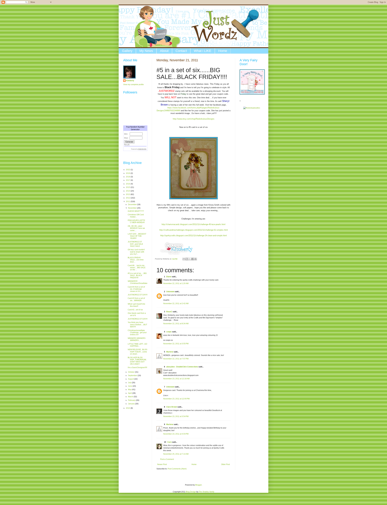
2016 (128, 184)
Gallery (127, 51)
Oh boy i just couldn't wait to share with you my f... (136, 252)
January (131, 404)
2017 (128, 180)
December (132, 204)
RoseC (169, 312)
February (132, 400)
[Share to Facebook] (192, 258)
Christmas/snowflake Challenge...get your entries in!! (137, 332)
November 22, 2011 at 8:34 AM (176, 324)
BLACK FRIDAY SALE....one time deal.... (136, 260)
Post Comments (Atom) (177, 469)
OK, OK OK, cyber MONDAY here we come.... (136, 228)
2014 (128, 191)
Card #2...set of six (135, 310)
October (131, 372)
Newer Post (162, 464)
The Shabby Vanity (206, 492)
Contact (181, 51)
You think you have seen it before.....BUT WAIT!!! (137, 324)
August (131, 379)
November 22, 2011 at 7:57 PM (176, 359)
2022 (128, 170)
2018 (128, 177)
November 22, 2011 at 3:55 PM (176, 344)
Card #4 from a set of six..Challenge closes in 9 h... (136, 289)
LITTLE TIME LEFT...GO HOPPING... (137, 345)
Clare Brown (171, 407)
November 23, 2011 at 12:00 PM (176, 399)
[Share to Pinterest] (195, 258)
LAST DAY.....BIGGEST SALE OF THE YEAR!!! (137, 236)
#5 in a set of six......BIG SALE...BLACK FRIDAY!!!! (137, 275)
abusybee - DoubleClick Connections (182, 367)
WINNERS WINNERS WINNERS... (136, 339)
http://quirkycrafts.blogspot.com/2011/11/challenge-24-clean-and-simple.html (193, 235)
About (164, 51)
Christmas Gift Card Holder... (136, 216)
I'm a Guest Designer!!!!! (137, 367)
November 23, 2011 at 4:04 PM (176, 434)
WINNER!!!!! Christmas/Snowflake (137, 282)
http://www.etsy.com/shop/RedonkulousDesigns (193, 119)
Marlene (169, 352)
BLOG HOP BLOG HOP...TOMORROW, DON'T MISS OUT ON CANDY (137, 360)
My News (146, 51)
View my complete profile (133, 84)
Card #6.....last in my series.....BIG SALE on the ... (136, 267)
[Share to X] (189, 258)
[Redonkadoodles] (251, 108)
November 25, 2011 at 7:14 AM (176, 454)
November (132, 208)
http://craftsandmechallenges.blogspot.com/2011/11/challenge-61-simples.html (193, 230)
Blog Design (191, 492)
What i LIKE (202, 51)
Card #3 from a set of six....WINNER (136, 299)
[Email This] (183, 258)
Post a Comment (167, 459)
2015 (128, 187)
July (130, 383)
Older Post (225, 464)
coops (169, 332)
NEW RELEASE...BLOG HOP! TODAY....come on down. (137, 351)
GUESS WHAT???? (136, 211)
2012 (128, 198)
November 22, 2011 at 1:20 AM (176, 283)
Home (222, 51)
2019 (128, 173)
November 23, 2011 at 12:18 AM (176, 379)
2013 (128, 194)
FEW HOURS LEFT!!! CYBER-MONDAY (136, 221)
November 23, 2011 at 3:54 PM (176, 416)
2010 (128, 408)
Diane (168, 277)
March (131, 397)
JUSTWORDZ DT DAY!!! (137, 295)
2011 (128, 201)
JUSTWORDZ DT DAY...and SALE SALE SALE (135, 244)
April (130, 393)
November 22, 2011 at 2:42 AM (176, 303)
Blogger (198, 485)
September (133, 375)
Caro (169, 442)
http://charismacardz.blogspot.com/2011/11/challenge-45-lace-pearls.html (193, 224)
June (130, 386)
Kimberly (130, 81)
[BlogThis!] (186, 258)
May (130, 389)
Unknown (170, 292)
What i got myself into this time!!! (136, 305)
